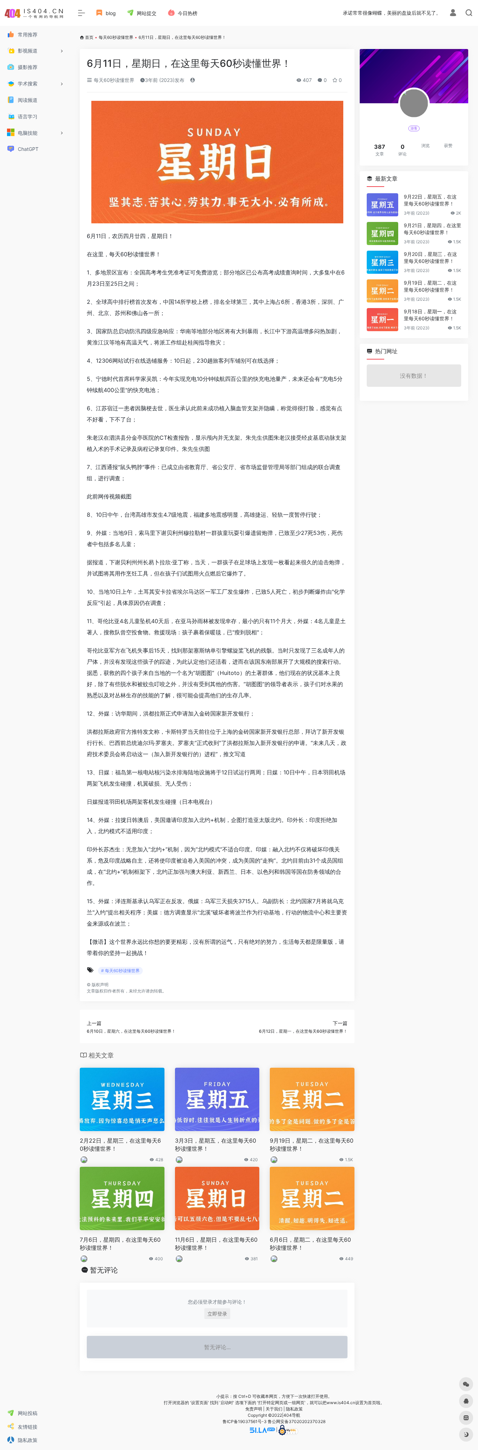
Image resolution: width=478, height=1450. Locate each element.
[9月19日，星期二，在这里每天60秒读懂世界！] (382, 290)
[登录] (453, 13)
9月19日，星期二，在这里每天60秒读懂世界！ (311, 1144)
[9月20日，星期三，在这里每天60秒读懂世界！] (382, 262)
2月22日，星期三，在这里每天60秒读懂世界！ (120, 1144)
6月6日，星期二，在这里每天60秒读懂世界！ (310, 1243)
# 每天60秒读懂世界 (120, 970)
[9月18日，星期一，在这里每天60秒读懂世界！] (382, 319)
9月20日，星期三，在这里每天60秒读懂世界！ (430, 257)
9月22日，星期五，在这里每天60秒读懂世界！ (430, 200)
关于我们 (274, 1408)
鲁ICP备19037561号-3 (245, 1421)
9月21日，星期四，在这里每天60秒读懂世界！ (432, 228)
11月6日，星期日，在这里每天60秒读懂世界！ (216, 1243)
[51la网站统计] (262, 1429)
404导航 (291, 1415)
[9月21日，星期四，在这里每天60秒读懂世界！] (382, 233)
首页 (89, 37)
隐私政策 (294, 1408)
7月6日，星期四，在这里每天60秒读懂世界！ (120, 1243)
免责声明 (253, 1408)
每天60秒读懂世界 (116, 37)
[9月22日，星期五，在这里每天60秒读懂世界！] (382, 204)
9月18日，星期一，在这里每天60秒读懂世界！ (430, 314)
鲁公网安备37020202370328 (296, 1421)
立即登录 (217, 1314)
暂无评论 (104, 1270)
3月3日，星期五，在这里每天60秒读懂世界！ (215, 1144)
